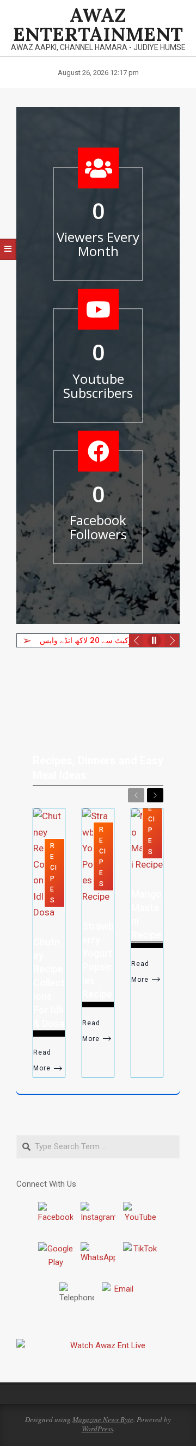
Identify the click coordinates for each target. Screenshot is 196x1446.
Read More (42, 1060)
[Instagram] (98, 1219)
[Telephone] (76, 1299)
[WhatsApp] (98, 1259)
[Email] (119, 1299)
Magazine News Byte (102, 1419)
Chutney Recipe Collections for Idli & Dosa (49, 982)
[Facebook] (55, 1219)
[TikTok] (140, 1259)
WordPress (97, 1428)
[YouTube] (140, 1219)
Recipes (53, 873)
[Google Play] (55, 1259)
